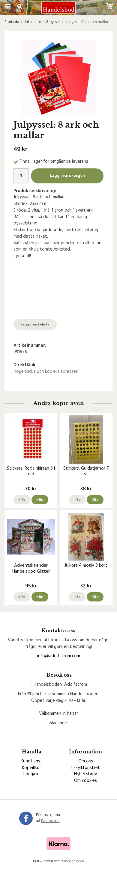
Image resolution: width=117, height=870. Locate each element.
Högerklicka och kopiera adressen (46, 371)
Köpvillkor (31, 767)
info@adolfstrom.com (58, 656)
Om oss (85, 761)
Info (22, 500)
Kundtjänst (31, 761)
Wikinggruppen (72, 861)
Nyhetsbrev (85, 774)
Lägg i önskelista (35, 325)
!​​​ (51, 821)
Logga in (31, 774)
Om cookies (85, 780)
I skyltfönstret (85, 767)
